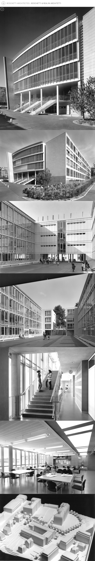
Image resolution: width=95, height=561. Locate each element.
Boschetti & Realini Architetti (46, 3)
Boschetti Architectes (18, 3)
